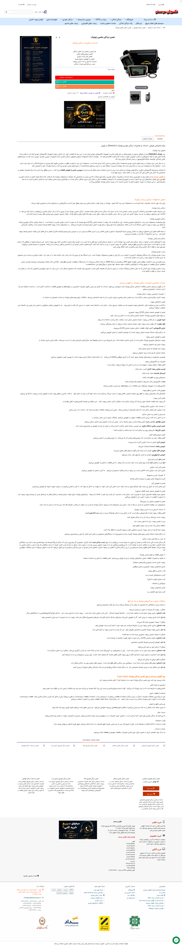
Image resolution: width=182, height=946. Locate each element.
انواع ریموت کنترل (36, 19)
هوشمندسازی (52, 19)
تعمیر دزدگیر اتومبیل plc (91, 779)
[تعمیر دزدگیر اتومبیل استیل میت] (61, 761)
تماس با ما (162, 892)
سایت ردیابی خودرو (30, 876)
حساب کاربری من (130, 892)
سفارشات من (131, 895)
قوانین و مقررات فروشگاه (156, 908)
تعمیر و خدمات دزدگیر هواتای (31, 779)
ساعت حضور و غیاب (108, 23)
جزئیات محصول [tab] (147, 139)
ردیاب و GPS (101, 19)
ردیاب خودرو (99, 900)
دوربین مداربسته (84, 19)
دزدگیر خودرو (67, 19)
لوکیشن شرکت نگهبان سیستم (126, 837)
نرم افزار (139, 23)
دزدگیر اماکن (116, 19)
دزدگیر (59, 890)
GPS (71, 890)
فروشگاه (129, 19)
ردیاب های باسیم (71, 23)
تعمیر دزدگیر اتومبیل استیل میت (61, 779)
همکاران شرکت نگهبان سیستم (154, 903)
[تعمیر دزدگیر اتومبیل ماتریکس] (151, 761)
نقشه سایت (160, 895)
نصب (53, 890)
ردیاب (65, 890)
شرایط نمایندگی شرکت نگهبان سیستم (154, 890)
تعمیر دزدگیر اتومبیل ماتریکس (151, 779)
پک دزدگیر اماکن (125, 23)
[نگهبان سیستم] (166, 12)
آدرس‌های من (131, 898)
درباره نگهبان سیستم (97, 898)
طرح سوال (150, 794)
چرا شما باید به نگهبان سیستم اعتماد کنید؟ (151, 900)
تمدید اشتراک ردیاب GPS (155, 898)
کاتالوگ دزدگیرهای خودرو (95, 903)
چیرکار (71, 893)
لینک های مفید (98, 890)
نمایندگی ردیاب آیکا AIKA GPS (93, 892)
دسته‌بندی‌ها (148, 19)
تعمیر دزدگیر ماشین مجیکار (121, 779)
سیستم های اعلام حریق (154, 23)
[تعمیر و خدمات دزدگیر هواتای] (31, 761)
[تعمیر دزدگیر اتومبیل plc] (59, 37)
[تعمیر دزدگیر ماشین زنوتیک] (147, 97)
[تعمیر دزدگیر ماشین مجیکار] (56, 37)
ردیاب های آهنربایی (89, 23)
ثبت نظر (150, 788)
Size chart (111, 69)
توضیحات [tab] (160, 139)
